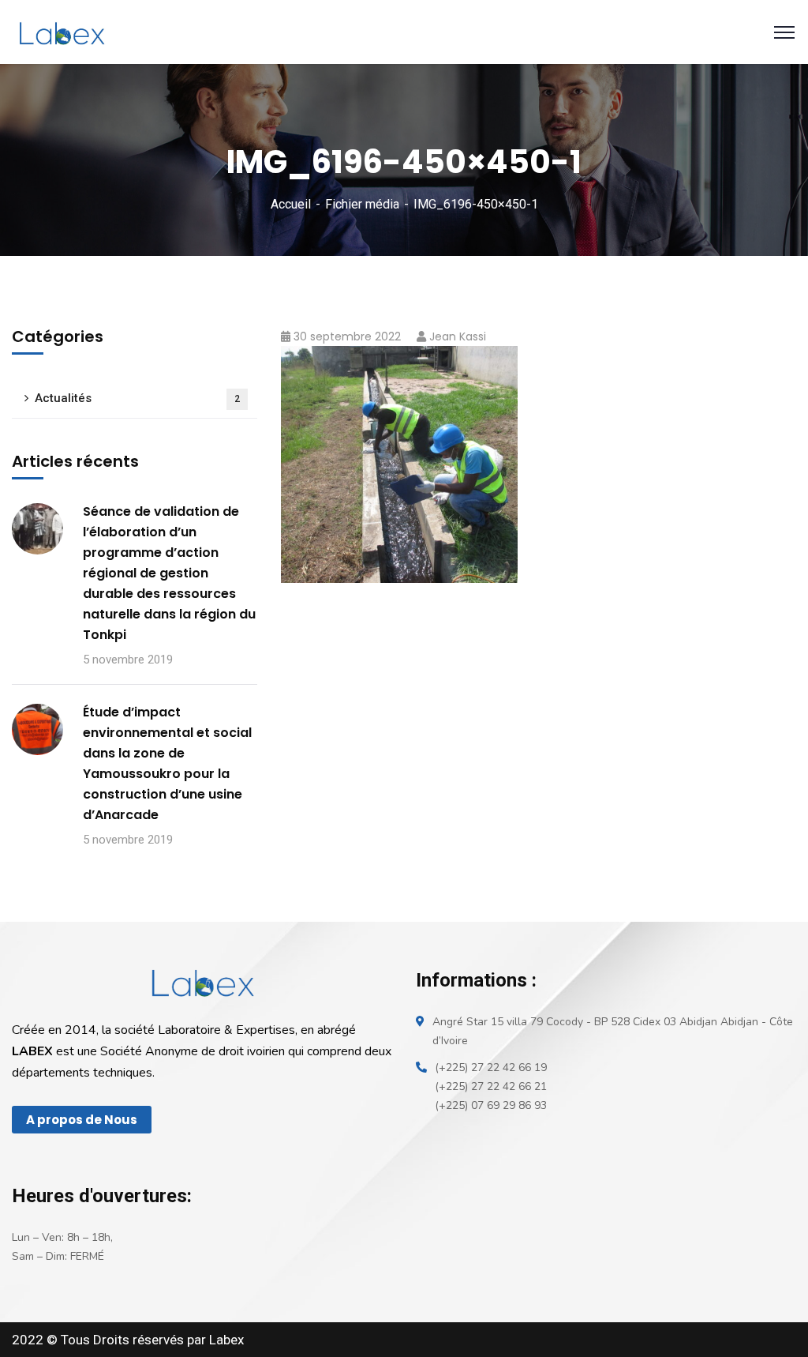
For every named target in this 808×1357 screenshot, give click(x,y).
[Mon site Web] (61, 31)
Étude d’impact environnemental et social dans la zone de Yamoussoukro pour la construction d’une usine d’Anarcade (167, 763)
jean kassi (457, 336)
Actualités (137, 398)
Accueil (291, 204)
